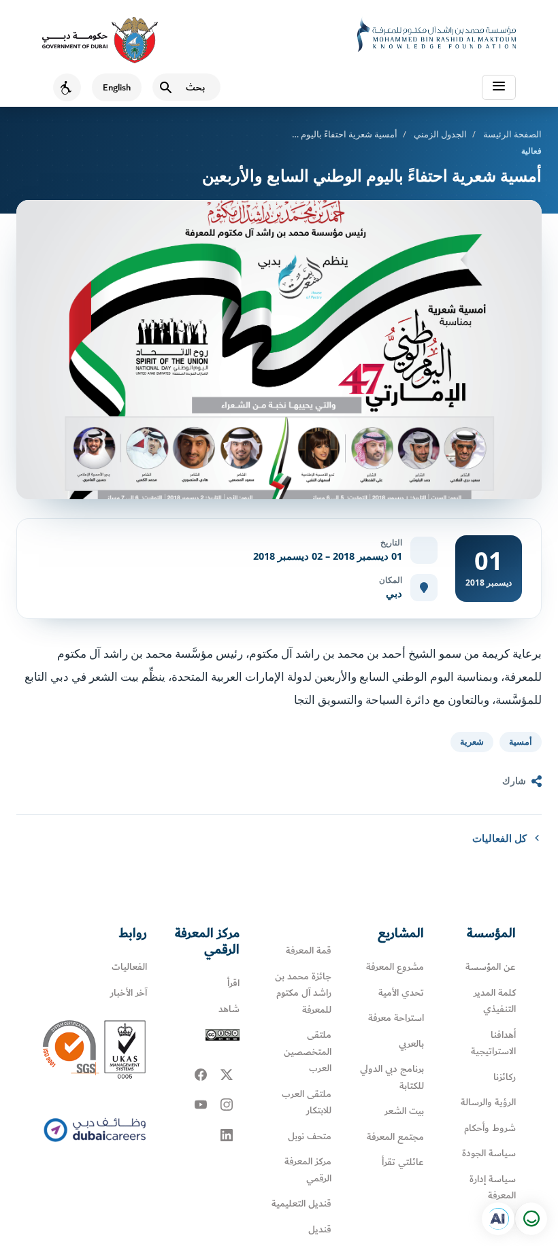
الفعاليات (129, 966)
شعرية (472, 741)
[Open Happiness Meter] (530, 1218)
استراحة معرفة (396, 1017)
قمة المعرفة (308, 950)
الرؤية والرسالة (488, 1102)
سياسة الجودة (489, 1153)
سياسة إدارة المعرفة (493, 1188)
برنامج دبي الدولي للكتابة (392, 1077)
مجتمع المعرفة (395, 1136)
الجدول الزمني (440, 134)
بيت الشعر (404, 1110)
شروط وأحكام (490, 1127)
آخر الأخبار (128, 992)
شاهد (229, 1008)
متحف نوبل (309, 1136)
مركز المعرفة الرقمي (307, 1170)
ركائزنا (504, 1076)
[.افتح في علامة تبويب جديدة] (498, 1218)
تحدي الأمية (401, 992)
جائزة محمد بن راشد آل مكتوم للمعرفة (303, 993)
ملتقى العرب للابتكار (306, 1102)
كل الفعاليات (499, 838)
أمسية (520, 741)
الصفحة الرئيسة (512, 134)
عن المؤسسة (490, 966)
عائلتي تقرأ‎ (403, 1162)
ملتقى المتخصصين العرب (307, 1051)
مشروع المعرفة (395, 966)
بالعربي (411, 1043)
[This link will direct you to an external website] (100, 40)
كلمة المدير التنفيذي (495, 1001)
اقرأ (233, 983)
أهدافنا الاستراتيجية (493, 1043)
